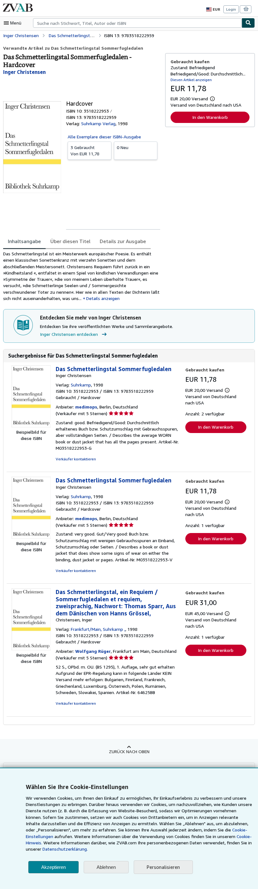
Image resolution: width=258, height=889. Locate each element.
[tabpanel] (81, 276)
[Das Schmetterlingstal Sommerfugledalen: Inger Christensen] (31, 425)
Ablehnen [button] (106, 867)
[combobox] (137, 23)
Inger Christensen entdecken (69, 334)
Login (231, 9)
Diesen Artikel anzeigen (191, 79)
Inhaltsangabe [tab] (24, 241)
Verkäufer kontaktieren (76, 459)
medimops (86, 406)
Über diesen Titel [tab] (70, 241)
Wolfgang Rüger (93, 651)
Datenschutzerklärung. (65, 849)
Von (84, 150)
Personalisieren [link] (163, 867)
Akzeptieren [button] (53, 867)
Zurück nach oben (129, 751)
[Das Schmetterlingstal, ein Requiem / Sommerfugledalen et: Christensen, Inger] (31, 648)
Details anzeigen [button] (103, 298)
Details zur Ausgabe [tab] (123, 241)
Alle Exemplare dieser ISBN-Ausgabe (104, 136)
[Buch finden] (248, 23)
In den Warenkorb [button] (210, 117)
